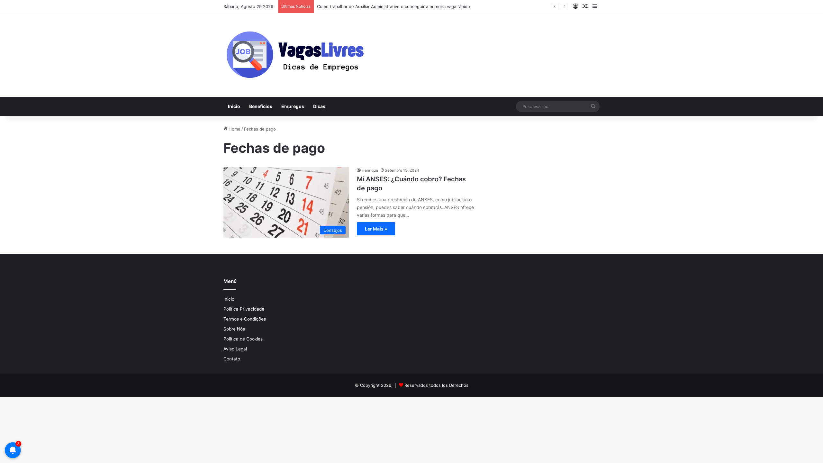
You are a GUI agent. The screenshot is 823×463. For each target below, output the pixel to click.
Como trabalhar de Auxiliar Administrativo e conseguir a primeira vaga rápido (393, 6)
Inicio (234, 106)
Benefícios (260, 106)
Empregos (292, 106)
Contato (231, 358)
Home (233, 129)
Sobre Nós (234, 328)
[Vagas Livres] (294, 55)
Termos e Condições (244, 319)
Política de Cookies (243, 338)
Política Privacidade (243, 309)
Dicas (319, 106)
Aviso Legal (235, 348)
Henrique (370, 170)
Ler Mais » (376, 229)
